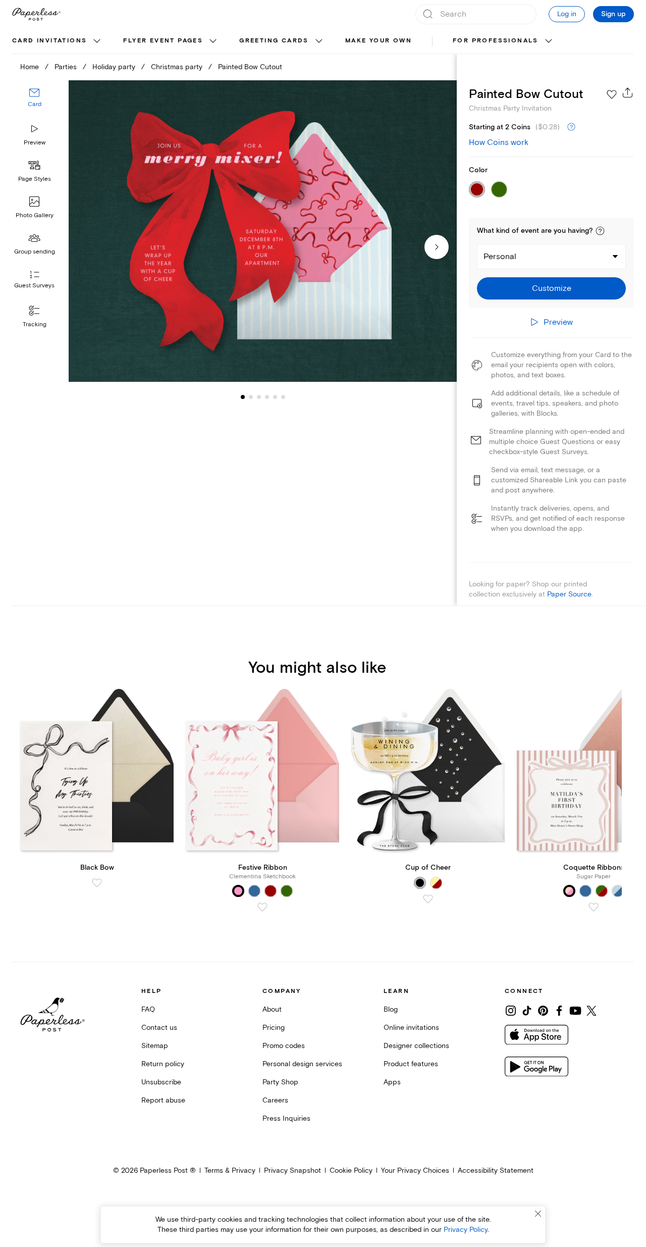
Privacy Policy (466, 1229)
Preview (34, 142)
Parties (66, 67)
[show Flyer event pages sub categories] (213, 41)
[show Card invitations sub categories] (97, 41)
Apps (392, 1082)
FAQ (148, 1009)
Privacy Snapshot (292, 1170)
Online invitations (411, 1027)
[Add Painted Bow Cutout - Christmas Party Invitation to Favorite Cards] (612, 94)
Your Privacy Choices (415, 1170)
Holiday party (113, 67)
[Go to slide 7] (283, 397)
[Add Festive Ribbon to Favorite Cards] (262, 907)
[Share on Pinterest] (543, 1011)
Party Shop (280, 1082)
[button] (600, 231)
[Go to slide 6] (275, 397)
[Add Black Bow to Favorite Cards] (97, 883)
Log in (566, 14)
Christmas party (176, 67)
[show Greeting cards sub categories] (319, 41)
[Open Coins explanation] (571, 127)
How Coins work (498, 142)
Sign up (613, 14)
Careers (275, 1100)
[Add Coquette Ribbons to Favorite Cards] (593, 907)
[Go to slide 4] (259, 397)
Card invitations (49, 40)
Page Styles (34, 179)
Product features (411, 1064)
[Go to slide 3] (251, 397)
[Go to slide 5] (267, 397)
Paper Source (569, 594)
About (272, 1009)
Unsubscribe (161, 1082)
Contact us (159, 1027)
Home (29, 67)
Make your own (378, 40)
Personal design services (302, 1064)
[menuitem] (57, 41)
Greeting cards (274, 40)
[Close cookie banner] (538, 1214)
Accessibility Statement (495, 1170)
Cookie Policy (351, 1170)
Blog (391, 1009)
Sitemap (154, 1045)
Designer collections (416, 1045)
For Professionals (496, 40)
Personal (499, 257)
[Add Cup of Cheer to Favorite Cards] (428, 899)
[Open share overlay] (628, 92)
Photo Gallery (34, 215)
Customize (551, 288)
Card (34, 105)
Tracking (34, 324)
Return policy (162, 1064)
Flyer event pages (163, 40)
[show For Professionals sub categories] (549, 41)
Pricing (273, 1027)
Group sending (34, 252)
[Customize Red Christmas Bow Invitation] (262, 231)
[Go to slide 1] (243, 397)
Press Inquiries (286, 1118)
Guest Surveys (34, 286)
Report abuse (163, 1100)
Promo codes (283, 1045)
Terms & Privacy (229, 1170)
